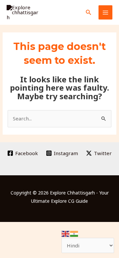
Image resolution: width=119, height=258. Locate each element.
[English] (65, 233)
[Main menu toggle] (106, 12)
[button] (89, 12)
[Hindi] (74, 233)
